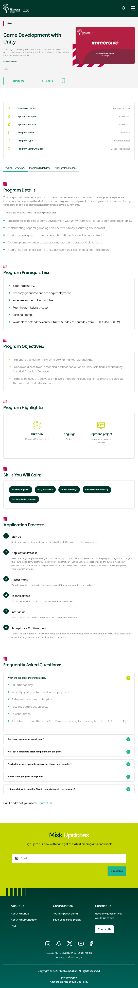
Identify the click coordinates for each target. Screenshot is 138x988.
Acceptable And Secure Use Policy (69, 981)
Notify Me (19, 80)
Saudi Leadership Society (67, 919)
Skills (9, 23)
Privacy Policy (69, 977)
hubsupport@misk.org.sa (69, 957)
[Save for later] (63, 81)
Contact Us (45, 803)
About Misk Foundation (24, 919)
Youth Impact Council (65, 913)
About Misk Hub (20, 913)
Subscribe (117, 871)
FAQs (13, 925)
